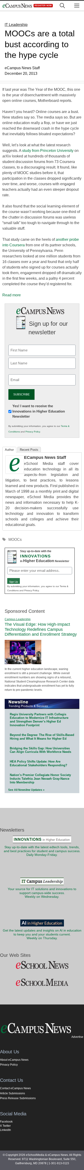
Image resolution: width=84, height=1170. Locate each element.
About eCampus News (14, 1059)
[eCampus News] (17, 5)
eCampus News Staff (45, 457)
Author (9, 449)
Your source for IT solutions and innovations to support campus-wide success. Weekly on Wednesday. (42, 892)
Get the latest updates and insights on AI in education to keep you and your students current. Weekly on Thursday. (42, 934)
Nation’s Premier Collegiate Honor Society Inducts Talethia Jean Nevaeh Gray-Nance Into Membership (40, 778)
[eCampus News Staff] (14, 473)
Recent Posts (29, 449)
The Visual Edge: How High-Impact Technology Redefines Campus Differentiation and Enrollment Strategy (41, 629)
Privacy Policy (32, 431)
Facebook (6, 1121)
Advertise (77, 1037)
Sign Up (13, 581)
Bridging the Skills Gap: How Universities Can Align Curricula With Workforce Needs (40, 750)
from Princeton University (53, 151)
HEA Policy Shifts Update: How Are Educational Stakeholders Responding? (38, 763)
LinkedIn (5, 1130)
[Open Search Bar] (62, 5)
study (27, 151)
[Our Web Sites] (42, 965)
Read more (11, 295)
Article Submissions (12, 1093)
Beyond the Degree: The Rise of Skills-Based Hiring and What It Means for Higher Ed (42, 736)
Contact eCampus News (15, 1088)
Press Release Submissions (18, 1098)
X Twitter (5, 1125)
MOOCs (15, 539)
